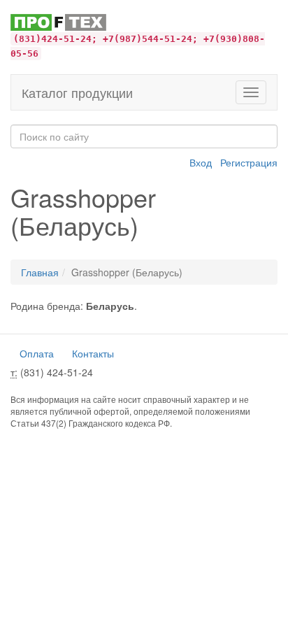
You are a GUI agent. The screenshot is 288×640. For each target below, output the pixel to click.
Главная (40, 272)
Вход (200, 162)
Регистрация (249, 162)
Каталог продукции (77, 92)
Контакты (93, 353)
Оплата (37, 353)
